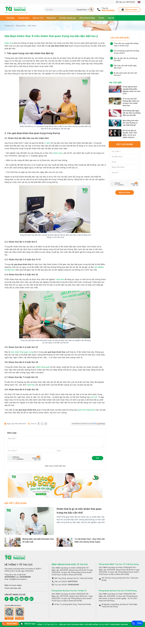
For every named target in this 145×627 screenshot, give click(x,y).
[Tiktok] (26, 599)
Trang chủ (9, 25)
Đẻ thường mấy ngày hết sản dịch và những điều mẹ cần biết (131, 113)
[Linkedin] (16, 599)
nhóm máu (57, 153)
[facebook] (38, 423)
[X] (12, 599)
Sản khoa (32, 25)
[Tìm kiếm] (91, 9)
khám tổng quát (42, 367)
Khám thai (9, 43)
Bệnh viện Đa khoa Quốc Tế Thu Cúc (70, 564)
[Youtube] (21, 599)
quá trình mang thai (86, 410)
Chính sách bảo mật (13, 588)
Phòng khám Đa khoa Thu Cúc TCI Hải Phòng (118, 591)
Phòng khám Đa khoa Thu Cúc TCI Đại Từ (69, 591)
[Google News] (31, 599)
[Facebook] (7, 599)
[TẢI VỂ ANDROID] (19, 612)
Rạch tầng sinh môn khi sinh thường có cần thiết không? (130, 123)
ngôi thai (30, 385)
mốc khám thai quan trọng (22, 352)
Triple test (59, 279)
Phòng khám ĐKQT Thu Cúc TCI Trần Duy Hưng (119, 564)
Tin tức (101, 18)
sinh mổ (93, 397)
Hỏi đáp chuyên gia (67, 18)
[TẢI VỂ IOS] (9, 612)
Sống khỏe (51, 18)
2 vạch (47, 143)
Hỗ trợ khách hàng (87, 18)
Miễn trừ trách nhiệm (13, 585)
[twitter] (42, 423)
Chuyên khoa (23, 18)
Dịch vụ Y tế (38, 18)
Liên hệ (111, 18)
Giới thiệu (10, 18)
